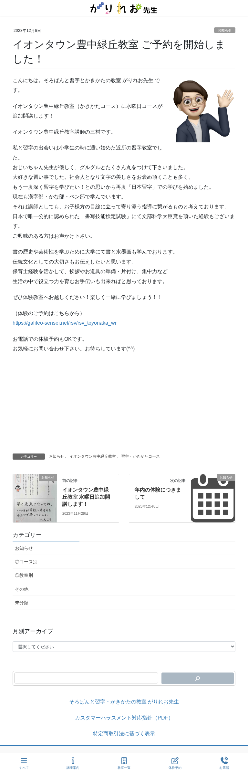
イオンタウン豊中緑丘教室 (92, 456)
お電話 (224, 767)
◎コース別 (26, 561)
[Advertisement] (124, 405)
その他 (21, 589)
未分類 (21, 602)
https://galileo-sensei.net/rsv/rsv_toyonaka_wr (65, 323)
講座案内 (73, 767)
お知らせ (225, 30)
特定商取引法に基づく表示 (124, 733)
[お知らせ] (35, 497)
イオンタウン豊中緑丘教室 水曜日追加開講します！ (86, 497)
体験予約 (175, 767)
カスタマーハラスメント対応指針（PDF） (124, 718)
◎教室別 (24, 575)
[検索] (197, 678)
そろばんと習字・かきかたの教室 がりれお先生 (124, 701)
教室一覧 (124, 767)
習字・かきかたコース (140, 456)
